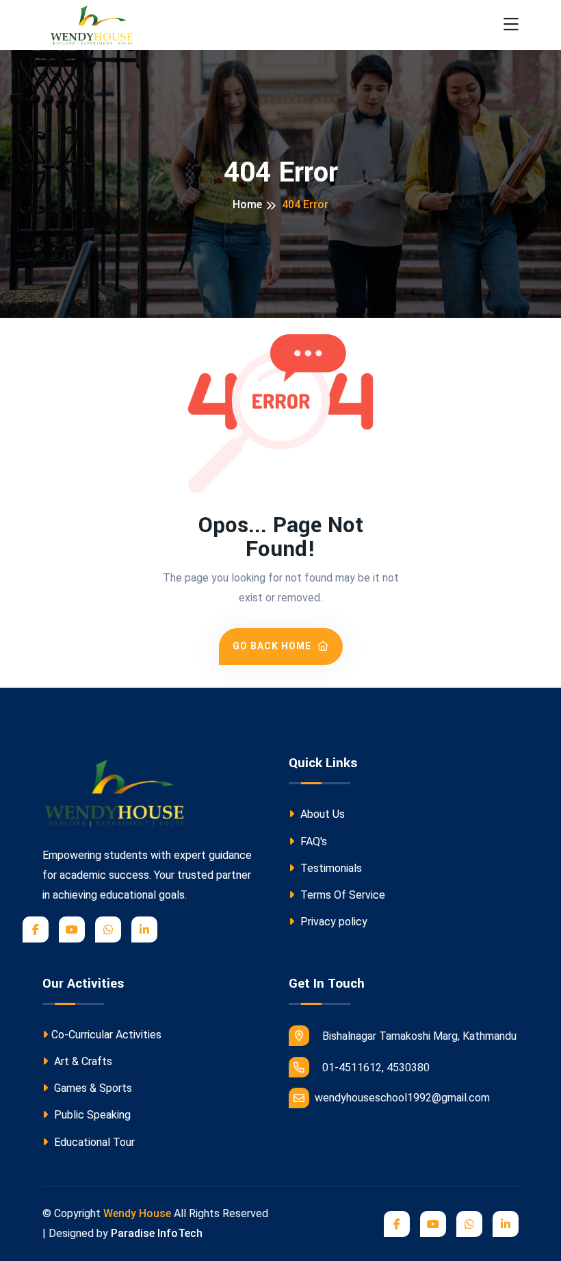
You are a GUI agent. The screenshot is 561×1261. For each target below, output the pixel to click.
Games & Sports (91, 1088)
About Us (321, 814)
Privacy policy (332, 921)
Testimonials (330, 868)
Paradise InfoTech (157, 1233)
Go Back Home (273, 645)
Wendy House (137, 1213)
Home (247, 204)
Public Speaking (91, 1114)
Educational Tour (93, 1142)
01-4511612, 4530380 (374, 1067)
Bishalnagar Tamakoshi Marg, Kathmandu (418, 1035)
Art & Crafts (81, 1061)
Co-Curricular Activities (106, 1034)
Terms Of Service (341, 894)
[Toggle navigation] (511, 25)
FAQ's (312, 841)
